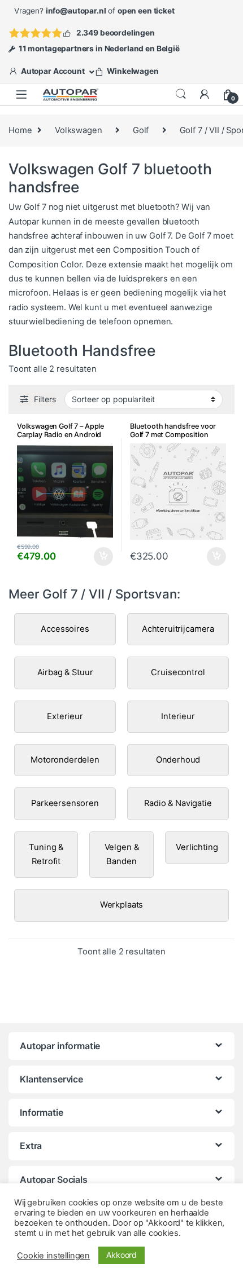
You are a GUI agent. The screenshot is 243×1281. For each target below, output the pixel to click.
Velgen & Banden (122, 854)
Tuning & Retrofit (46, 854)
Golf (141, 130)
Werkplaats (122, 905)
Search (181, 94)
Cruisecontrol (178, 672)
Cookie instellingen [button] (53, 1256)
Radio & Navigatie (177, 803)
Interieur (178, 716)
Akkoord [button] (121, 1255)
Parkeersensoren (65, 803)
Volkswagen (78, 130)
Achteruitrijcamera (178, 629)
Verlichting (197, 847)
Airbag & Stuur (65, 672)
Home (20, 130)
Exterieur (65, 716)
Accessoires (65, 629)
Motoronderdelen (65, 760)
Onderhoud (178, 760)
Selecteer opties (96, 556)
